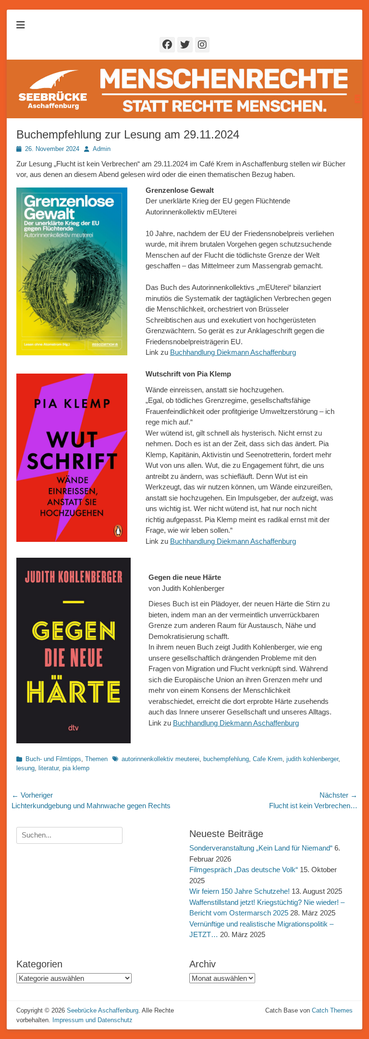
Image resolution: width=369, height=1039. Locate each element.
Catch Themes (332, 1010)
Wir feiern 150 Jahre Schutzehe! (239, 891)
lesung (25, 768)
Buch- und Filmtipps (53, 759)
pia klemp (75, 768)
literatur (48, 768)
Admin (102, 148)
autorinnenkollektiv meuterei (160, 759)
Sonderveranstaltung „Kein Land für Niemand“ (260, 848)
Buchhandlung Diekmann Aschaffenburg (233, 352)
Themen (96, 759)
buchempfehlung (226, 759)
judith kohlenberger (312, 759)
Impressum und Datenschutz (92, 1020)
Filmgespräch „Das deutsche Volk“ (243, 869)
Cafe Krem (268, 759)
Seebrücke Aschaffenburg (102, 1010)
